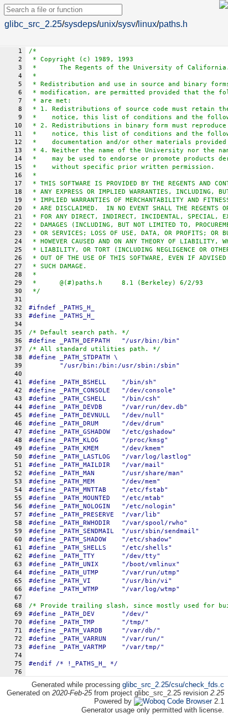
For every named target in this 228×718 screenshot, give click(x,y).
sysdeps (80, 24)
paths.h (173, 24)
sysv (127, 24)
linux (147, 24)
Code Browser (189, 701)
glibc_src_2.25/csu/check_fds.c (173, 684)
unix (107, 24)
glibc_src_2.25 (33, 24)
